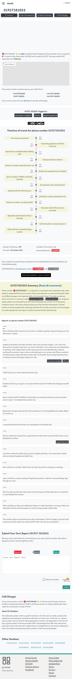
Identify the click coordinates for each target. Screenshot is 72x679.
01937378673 (24, 643)
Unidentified (54, 663)
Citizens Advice (32, 666)
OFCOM (29, 663)
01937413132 (36, 647)
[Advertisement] (36, 38)
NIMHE (10, 3)
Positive (56, 552)
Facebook (29, 669)
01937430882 (48, 647)
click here (27, 100)
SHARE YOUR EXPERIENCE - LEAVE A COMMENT (36, 275)
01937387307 (60, 643)
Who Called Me (55, 660)
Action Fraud (31, 657)
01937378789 (48, 643)
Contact (52, 675)
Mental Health (31, 660)
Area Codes (54, 657)
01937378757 (36, 643)
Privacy (52, 669)
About (51, 672)
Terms (51, 666)
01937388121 (24, 647)
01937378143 (12, 643)
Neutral (36, 552)
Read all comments (50, 285)
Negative (18, 552)
